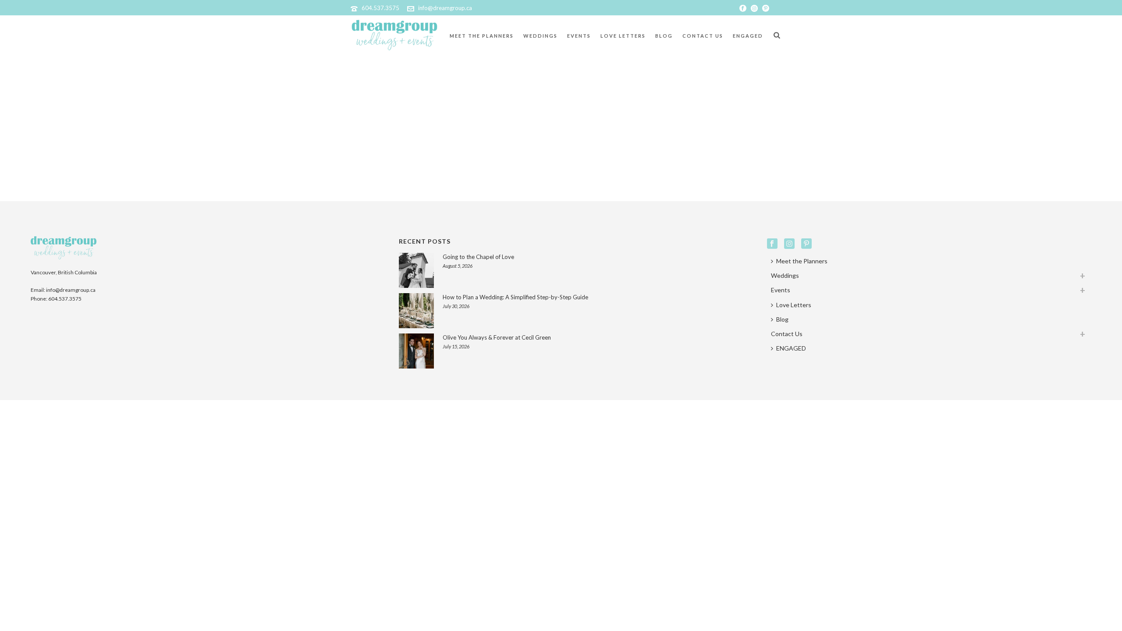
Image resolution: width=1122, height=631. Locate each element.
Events (579, 36)
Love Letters (623, 36)
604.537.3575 (380, 7)
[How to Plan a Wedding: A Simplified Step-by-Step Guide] (416, 310)
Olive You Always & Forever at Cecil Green (497, 337)
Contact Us (702, 36)
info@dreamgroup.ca (445, 7)
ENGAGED (748, 36)
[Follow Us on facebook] (772, 244)
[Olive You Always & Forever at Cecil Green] (416, 351)
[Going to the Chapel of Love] (416, 270)
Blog (664, 36)
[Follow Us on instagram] (789, 244)
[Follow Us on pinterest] (806, 244)
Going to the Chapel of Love (478, 256)
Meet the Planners (482, 36)
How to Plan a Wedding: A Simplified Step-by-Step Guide (515, 297)
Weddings (540, 36)
